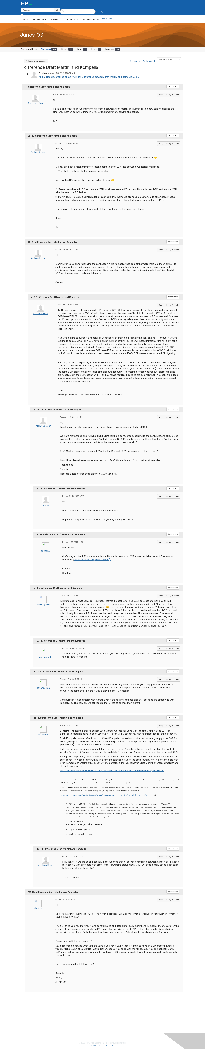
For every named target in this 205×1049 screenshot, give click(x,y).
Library (66, 49)
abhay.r (38, 908)
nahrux (46, 505)
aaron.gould (43, 604)
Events (95, 49)
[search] (57, 10)
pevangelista (43, 688)
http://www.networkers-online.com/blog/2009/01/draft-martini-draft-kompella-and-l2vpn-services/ (112, 770)
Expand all (135, 61)
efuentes (43, 734)
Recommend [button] (173, 86)
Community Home (29, 49)
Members (112, 49)
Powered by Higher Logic (102, 1046)
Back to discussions (37, 61)
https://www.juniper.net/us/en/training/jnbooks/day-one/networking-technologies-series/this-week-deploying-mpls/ (103, 795)
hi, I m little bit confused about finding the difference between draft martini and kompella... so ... (89, 76)
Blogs (81, 49)
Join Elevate (107, 18)
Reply (161, 95)
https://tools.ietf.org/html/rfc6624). (92, 559)
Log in (102, 11)
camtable (45, 550)
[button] (39, 19)
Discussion (48, 49)
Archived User (35, 103)
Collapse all (149, 61)
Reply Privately (172, 95)
